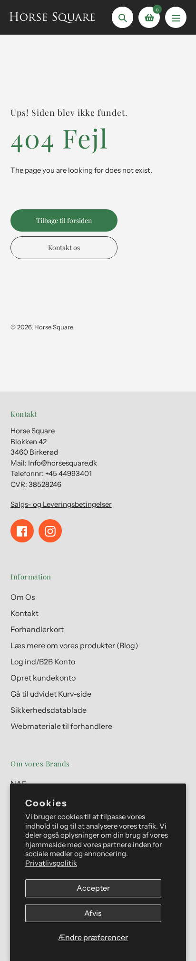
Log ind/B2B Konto (42, 661)
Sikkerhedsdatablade (48, 710)
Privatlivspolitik (51, 863)
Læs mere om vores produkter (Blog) (74, 645)
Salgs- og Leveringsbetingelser (61, 504)
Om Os (22, 597)
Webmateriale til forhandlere (61, 726)
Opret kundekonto (43, 677)
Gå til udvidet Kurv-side (50, 694)
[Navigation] (175, 17)
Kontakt (24, 613)
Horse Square (53, 327)
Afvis (93, 913)
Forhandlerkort (37, 629)
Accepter (93, 888)
